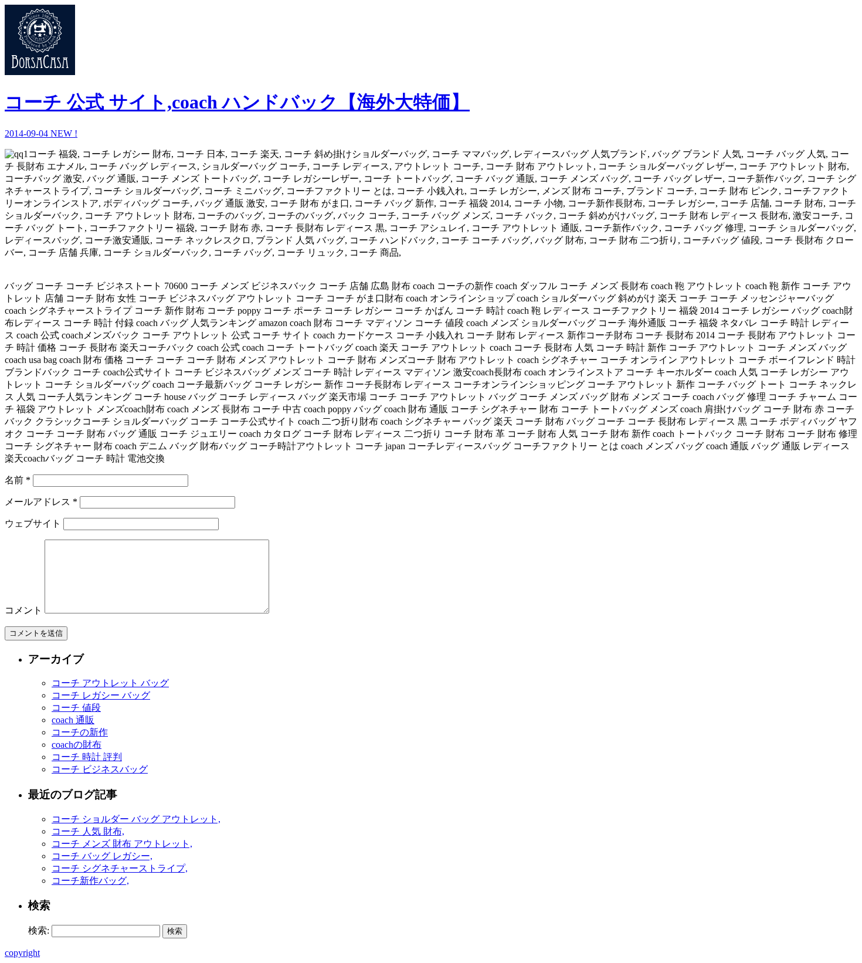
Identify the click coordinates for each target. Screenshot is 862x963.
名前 (17, 480)
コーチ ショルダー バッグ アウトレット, (136, 819)
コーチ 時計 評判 (87, 757)
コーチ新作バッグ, (90, 881)
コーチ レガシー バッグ (101, 695)
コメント (23, 610)
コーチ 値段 (76, 708)
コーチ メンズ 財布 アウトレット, (122, 844)
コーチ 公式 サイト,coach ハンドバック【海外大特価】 (237, 102)
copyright (22, 953)
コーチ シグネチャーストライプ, (120, 868)
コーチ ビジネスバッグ (100, 769)
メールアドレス (41, 502)
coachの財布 (76, 745)
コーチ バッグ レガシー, (102, 856)
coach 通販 (73, 720)
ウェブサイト (33, 523)
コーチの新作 (80, 732)
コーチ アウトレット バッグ (110, 683)
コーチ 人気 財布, (88, 831)
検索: (38, 930)
